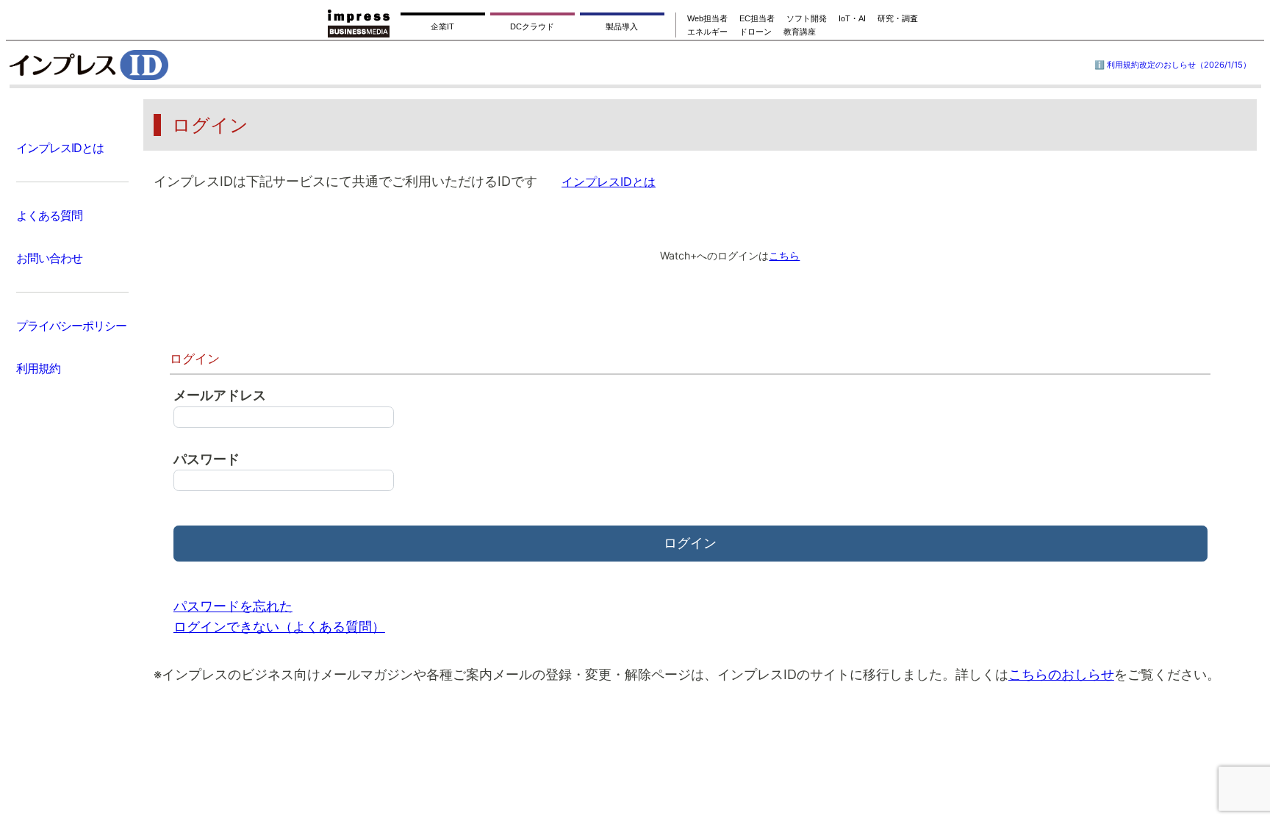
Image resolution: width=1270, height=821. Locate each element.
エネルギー (707, 31)
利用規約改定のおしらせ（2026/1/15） (1179, 65)
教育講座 (799, 31)
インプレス (126, 65)
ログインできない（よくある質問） (279, 626)
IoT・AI (852, 18)
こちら (784, 255)
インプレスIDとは (60, 147)
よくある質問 (49, 215)
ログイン (690, 543)
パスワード (206, 459)
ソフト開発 (806, 18)
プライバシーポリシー (71, 325)
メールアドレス (219, 395)
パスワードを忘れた (233, 606)
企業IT (442, 26)
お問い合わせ (49, 258)
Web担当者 (707, 18)
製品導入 (622, 26)
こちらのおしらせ (1061, 674)
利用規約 (38, 368)
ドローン (755, 31)
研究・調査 (898, 18)
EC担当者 (757, 18)
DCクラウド (532, 26)
